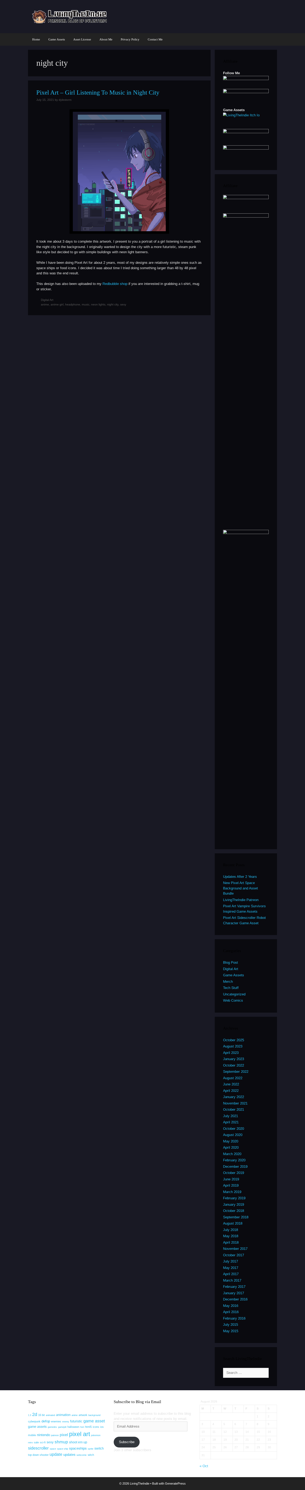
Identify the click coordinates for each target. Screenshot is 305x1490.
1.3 (29, 1415)
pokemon (95, 1435)
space (53, 1448)
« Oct (204, 1466)
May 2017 (230, 1268)
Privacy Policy (130, 39)
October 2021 (233, 1110)
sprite (90, 1448)
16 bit (41, 1415)
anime (45, 304)
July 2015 (230, 1325)
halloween (73, 1426)
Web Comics (233, 1000)
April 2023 (231, 1053)
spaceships (78, 1448)
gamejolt (62, 1427)
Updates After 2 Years (240, 877)
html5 (88, 1426)
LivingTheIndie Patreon (241, 900)
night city (112, 304)
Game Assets (56, 39)
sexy (123, 304)
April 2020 (231, 1147)
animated (50, 1415)
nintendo (43, 1435)
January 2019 (233, 1205)
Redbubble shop (114, 284)
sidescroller (38, 1448)
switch (99, 1448)
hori (82, 1427)
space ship (62, 1448)
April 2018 (231, 1242)
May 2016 (230, 1306)
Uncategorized (234, 994)
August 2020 (232, 1135)
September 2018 (235, 1217)
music (85, 304)
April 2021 (231, 1122)
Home (36, 39)
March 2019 (232, 1192)
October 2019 (233, 1173)
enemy (65, 1421)
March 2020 (232, 1154)
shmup (61, 1441)
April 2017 (231, 1274)
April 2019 (231, 1185)
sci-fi (43, 1442)
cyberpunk (34, 1421)
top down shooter (38, 1454)
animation (63, 1415)
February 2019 (234, 1198)
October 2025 (233, 1040)
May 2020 (230, 1141)
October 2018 (233, 1211)
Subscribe (126, 1442)
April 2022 (231, 1091)
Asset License (82, 39)
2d (34, 1414)
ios (102, 1426)
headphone (72, 304)
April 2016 (231, 1312)
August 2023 (232, 1046)
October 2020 (233, 1129)
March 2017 (232, 1280)
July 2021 (230, 1116)
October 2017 (233, 1255)
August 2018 (232, 1223)
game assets (37, 1426)
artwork (83, 1415)
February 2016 (234, 1318)
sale (36, 1442)
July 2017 (230, 1261)
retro (30, 1442)
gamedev (52, 1427)
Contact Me (155, 39)
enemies (56, 1421)
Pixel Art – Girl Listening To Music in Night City (97, 92)
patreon (55, 1435)
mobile (32, 1435)
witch (91, 1454)
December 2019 (235, 1167)
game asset (94, 1421)
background (94, 1415)
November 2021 (235, 1103)
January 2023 (233, 1059)
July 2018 (230, 1230)
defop (45, 1421)
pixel (64, 1435)
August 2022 (232, 1078)
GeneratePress (175, 1483)
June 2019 (231, 1179)
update (56, 1454)
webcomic (82, 1455)
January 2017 (233, 1293)
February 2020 (234, 1160)
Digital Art (47, 300)
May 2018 (230, 1236)
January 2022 (233, 1097)
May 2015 (230, 1331)
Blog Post (230, 963)
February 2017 (234, 1287)
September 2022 (235, 1072)
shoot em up (78, 1442)
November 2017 (235, 1249)
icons (96, 1426)
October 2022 (233, 1065)
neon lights (98, 304)
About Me (105, 39)
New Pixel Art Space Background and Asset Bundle (240, 888)
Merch (228, 982)
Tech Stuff (231, 988)
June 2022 (231, 1084)
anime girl (57, 304)
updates (69, 1454)
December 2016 (235, 1299)
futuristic (76, 1421)
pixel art (79, 1433)
